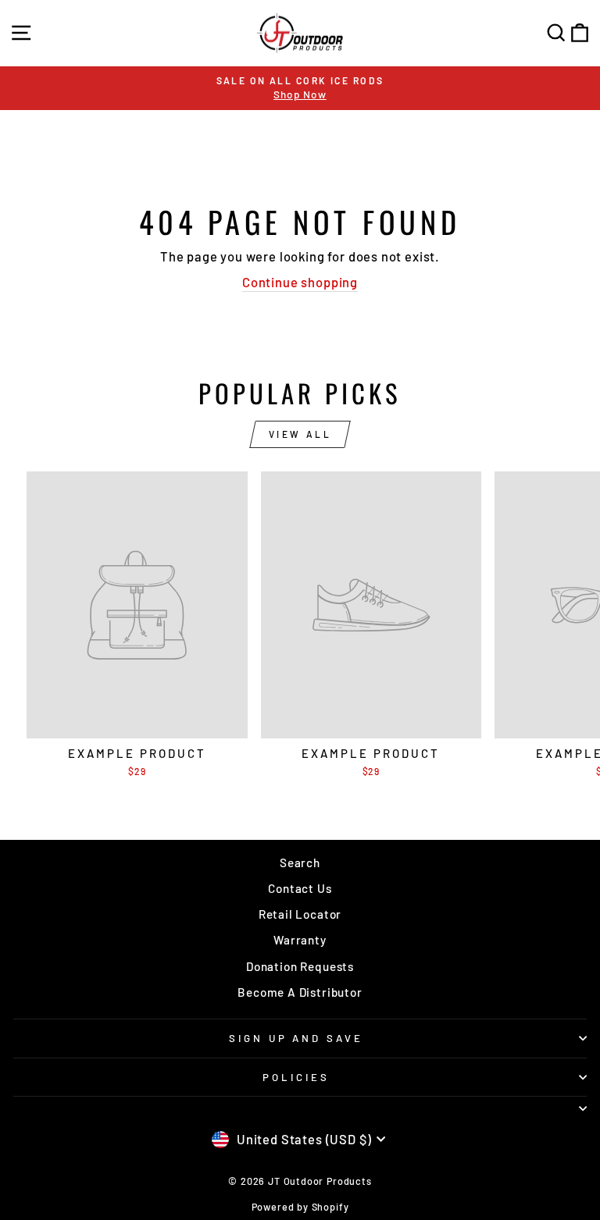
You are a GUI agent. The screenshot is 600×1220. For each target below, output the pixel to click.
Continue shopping (300, 282)
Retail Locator (300, 914)
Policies (296, 1077)
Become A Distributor (300, 992)
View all (300, 434)
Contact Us (299, 888)
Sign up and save (296, 1038)
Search (300, 862)
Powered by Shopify (300, 1206)
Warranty (300, 940)
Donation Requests (300, 966)
